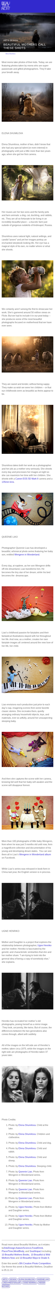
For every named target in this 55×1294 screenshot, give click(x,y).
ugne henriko (29, 1283)
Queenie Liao (25, 1189)
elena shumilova (27, 1279)
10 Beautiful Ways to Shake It (34, 1258)
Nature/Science (23, 1248)
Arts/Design (9, 1248)
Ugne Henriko (44, 945)
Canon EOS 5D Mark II (26, 478)
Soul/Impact (35, 1251)
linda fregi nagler (12, 1283)
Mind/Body (19, 1251)
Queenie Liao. (25, 1171)
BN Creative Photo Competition (35, 1263)
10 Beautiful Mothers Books (15, 1254)
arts (5, 1279)
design (13, 1279)
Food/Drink (37, 1248)
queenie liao (43, 1279)
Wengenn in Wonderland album (35, 854)
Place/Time (7, 1251)
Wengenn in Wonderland (26, 554)
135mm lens (8, 482)
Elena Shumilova (10, 53)
